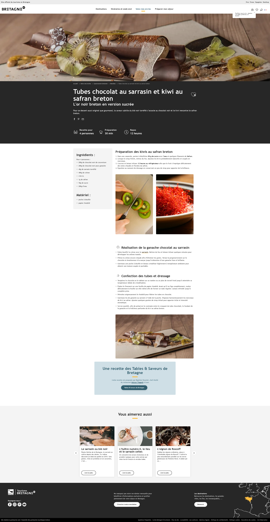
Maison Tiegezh (137, 382)
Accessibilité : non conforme (189, 520)
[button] (261, 10)
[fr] (265, 10)
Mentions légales (204, 520)
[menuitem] (13, 9)
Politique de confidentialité (219, 520)
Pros (247, 2)
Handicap (266, 2)
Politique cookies (234, 520)
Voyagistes (258, 2)
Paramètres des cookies (248, 520)
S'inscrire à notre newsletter (127, 504)
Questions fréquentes (144, 520)
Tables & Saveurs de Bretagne (134, 387)
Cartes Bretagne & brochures (161, 520)
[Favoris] (257, 9)
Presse (252, 2)
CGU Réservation (262, 520)
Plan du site (175, 520)
